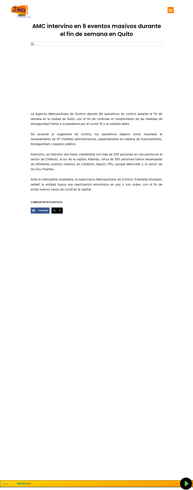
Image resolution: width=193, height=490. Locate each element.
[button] (171, 10)
